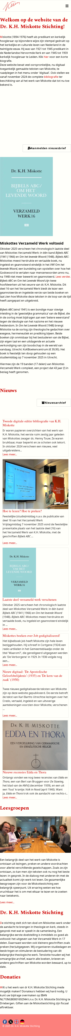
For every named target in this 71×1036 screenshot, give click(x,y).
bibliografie (51, 77)
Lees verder (63, 276)
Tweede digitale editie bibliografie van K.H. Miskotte (32, 423)
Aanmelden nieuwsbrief (48, 148)
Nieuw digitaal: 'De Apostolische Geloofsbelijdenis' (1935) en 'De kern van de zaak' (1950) (32, 675)
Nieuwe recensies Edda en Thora (24, 772)
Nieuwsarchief (55, 403)
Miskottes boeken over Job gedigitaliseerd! (31, 635)
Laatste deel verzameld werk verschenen (29, 599)
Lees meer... (10, 454)
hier (46, 57)
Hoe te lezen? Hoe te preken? (22, 511)
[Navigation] (67, 6)
